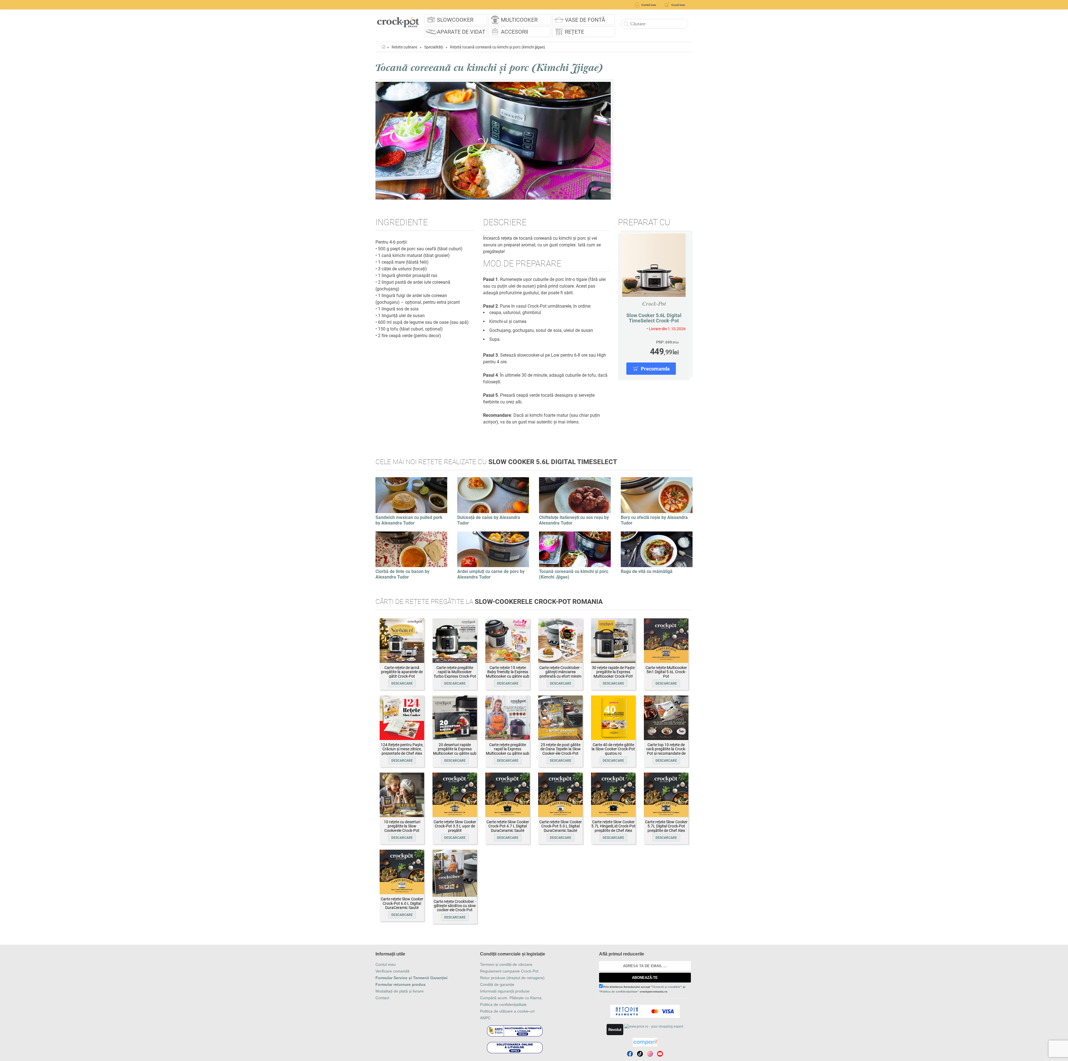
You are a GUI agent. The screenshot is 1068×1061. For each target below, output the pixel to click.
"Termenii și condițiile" (666, 986)
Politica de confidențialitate (503, 1004)
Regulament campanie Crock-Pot (509, 971)
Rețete (574, 31)
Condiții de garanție (497, 984)
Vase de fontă (585, 19)
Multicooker (519, 19)
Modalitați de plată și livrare (399, 991)
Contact (382, 998)
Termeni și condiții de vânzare (506, 964)
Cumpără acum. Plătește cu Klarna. (511, 998)
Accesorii (514, 31)
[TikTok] (640, 1053)
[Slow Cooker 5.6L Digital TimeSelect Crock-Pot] (654, 265)
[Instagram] (650, 1053)
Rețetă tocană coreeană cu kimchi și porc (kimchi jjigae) (497, 47)
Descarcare (402, 683)
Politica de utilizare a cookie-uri (507, 1011)
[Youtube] (660, 1053)
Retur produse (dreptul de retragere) (512, 978)
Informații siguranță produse (505, 991)
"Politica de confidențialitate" (619, 991)
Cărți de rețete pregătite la (489, 602)
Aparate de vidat (461, 31)
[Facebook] (630, 1053)
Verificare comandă (392, 971)
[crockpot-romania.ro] (398, 20)
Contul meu (385, 964)
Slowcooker (455, 19)
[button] (380, 140)
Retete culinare (404, 47)
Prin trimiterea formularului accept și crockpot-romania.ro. (642, 989)
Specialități (433, 47)
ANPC (485, 1018)
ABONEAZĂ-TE (645, 978)
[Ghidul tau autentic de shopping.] (645, 1042)
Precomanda (655, 369)
